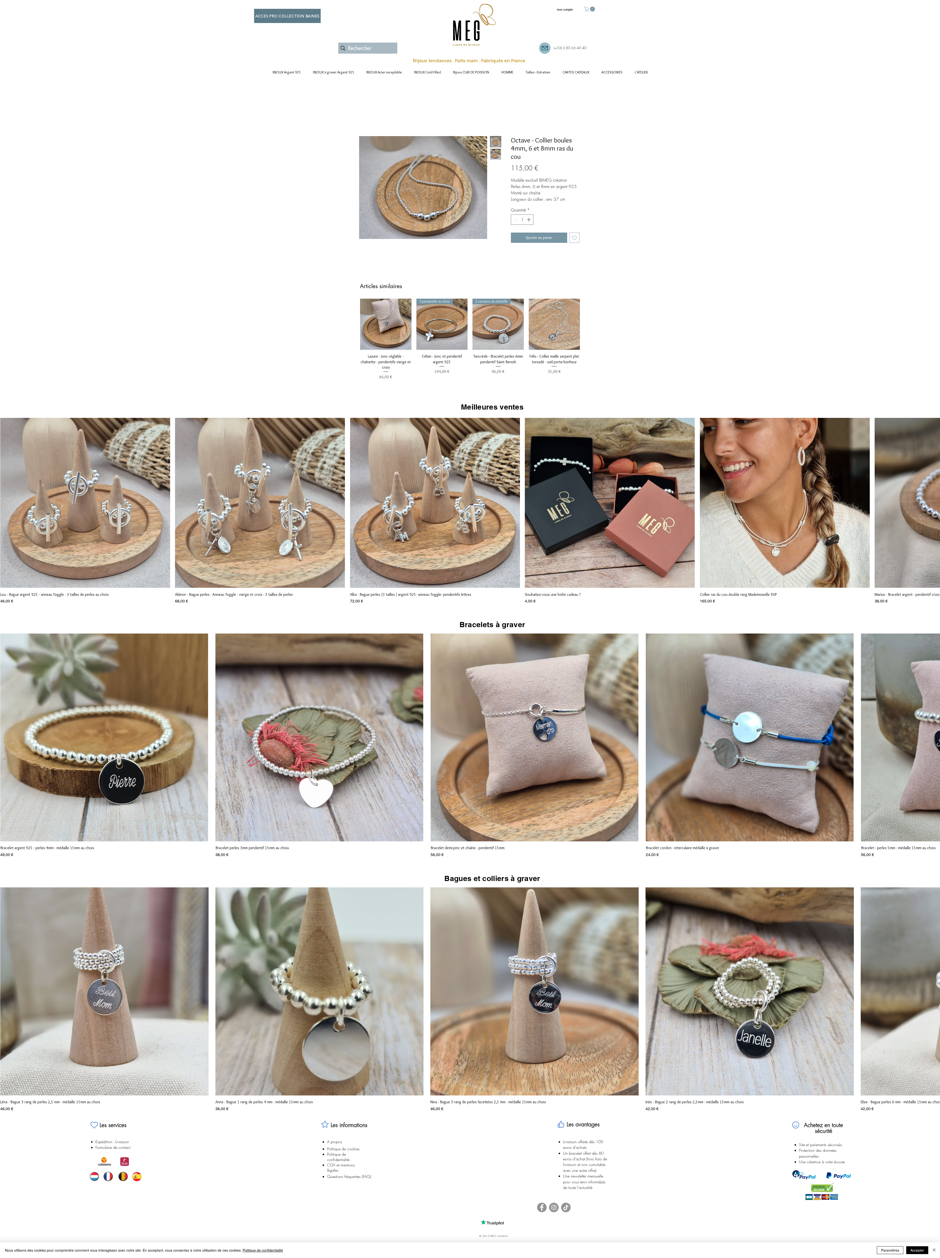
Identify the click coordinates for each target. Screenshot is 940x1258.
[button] (590, 9)
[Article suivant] (587, 324)
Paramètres (890, 1250)
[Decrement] (515, 219)
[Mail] (545, 48)
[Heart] (94, 1125)
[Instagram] (554, 1207)
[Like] (561, 1124)
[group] (470, 339)
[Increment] (529, 219)
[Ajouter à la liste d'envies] (574, 238)
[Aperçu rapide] (442, 324)
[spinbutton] (522, 219)
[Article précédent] (353, 324)
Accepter (917, 1250)
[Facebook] (542, 1207)
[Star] (325, 1124)
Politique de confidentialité (263, 1250)
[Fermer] (934, 1250)
